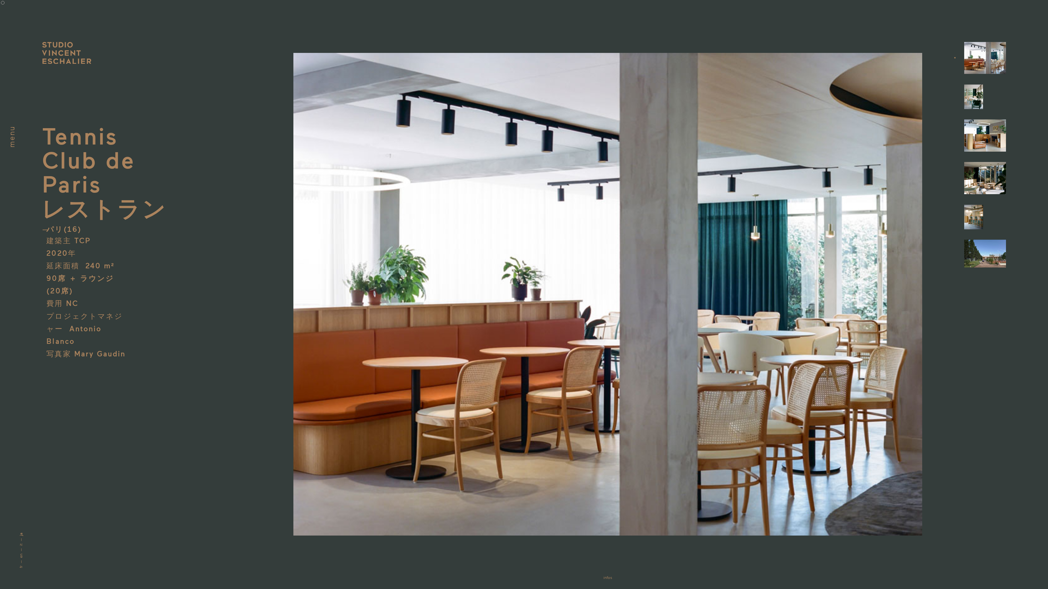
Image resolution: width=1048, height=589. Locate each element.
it (21, 544)
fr (21, 567)
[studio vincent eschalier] (66, 53)
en (21, 556)
